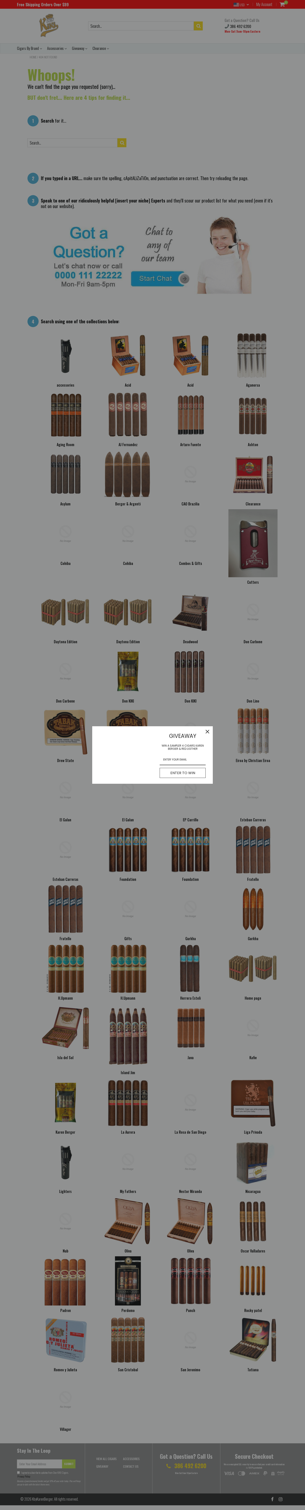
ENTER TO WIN (182, 772)
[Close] (207, 731)
